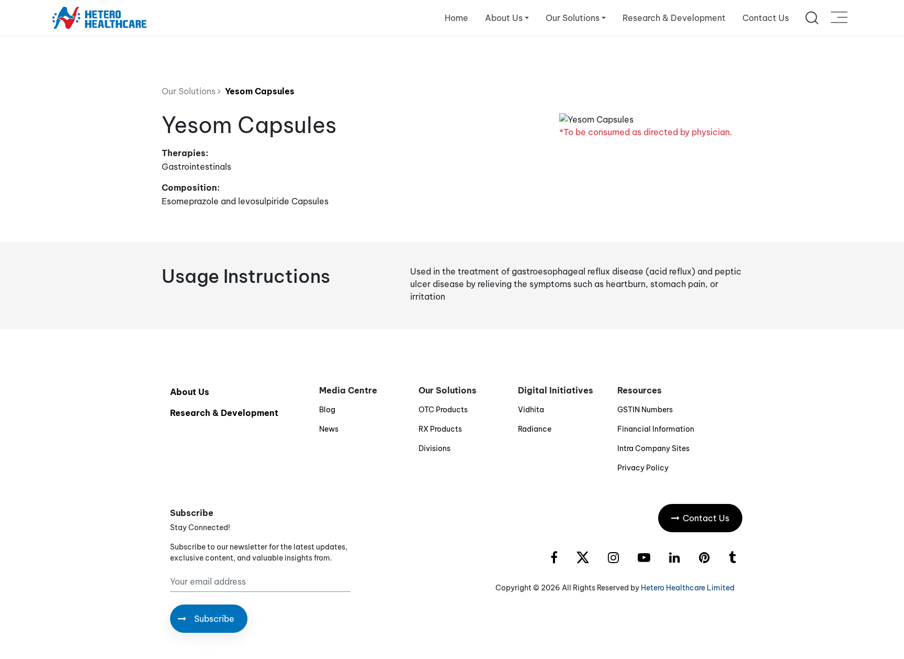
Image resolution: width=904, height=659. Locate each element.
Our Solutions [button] (573, 18)
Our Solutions (190, 91)
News (328, 429)
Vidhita (531, 409)
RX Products (440, 429)
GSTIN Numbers (645, 409)
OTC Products (443, 409)
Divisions (434, 448)
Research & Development (674, 18)
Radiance (534, 429)
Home (456, 18)
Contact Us (765, 18)
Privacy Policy (643, 468)
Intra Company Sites (653, 448)
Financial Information (655, 429)
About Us (189, 392)
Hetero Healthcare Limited (687, 587)
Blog (327, 409)
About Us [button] (504, 18)
